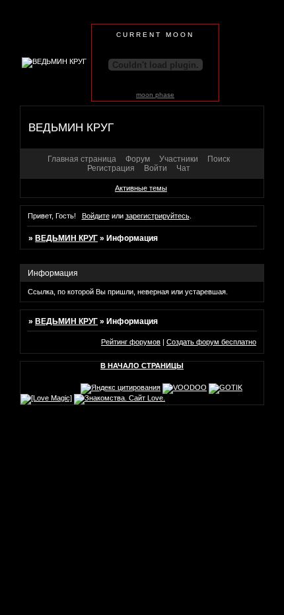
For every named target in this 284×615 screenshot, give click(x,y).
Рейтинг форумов (130, 342)
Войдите (96, 216)
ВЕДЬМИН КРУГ (66, 238)
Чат (183, 168)
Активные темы (141, 188)
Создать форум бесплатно (211, 342)
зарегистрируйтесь (157, 216)
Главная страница (82, 159)
